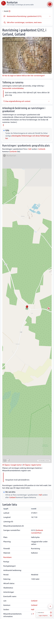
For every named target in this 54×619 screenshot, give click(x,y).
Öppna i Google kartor (13, 465)
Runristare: (7, 557)
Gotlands (41, 149)
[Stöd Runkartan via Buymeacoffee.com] (50, 4)
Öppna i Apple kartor (33, 465)
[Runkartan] (3, 3)
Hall (29, 149)
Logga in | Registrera (43, 615)
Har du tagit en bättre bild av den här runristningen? (24, 76)
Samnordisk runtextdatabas (13, 88)
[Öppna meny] (50, 606)
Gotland (12, 497)
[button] (27, 306)
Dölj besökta (41, 612)
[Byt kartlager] (48, 308)
